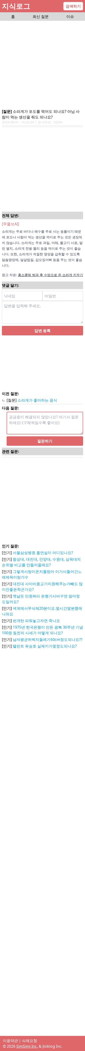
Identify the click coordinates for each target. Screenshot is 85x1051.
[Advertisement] (42, 65)
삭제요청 (29, 1040)
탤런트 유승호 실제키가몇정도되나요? (45, 646)
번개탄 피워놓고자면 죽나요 (36, 620)
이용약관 (10, 1040)
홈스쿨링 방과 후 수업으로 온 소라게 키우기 (50, 275)
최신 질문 (41, 16)
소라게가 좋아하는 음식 (37, 400)
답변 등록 (42, 330)
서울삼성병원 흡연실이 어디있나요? (43, 552)
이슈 (70, 16)
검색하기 (73, 6)
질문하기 (44, 441)
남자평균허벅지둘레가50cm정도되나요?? (47, 639)
